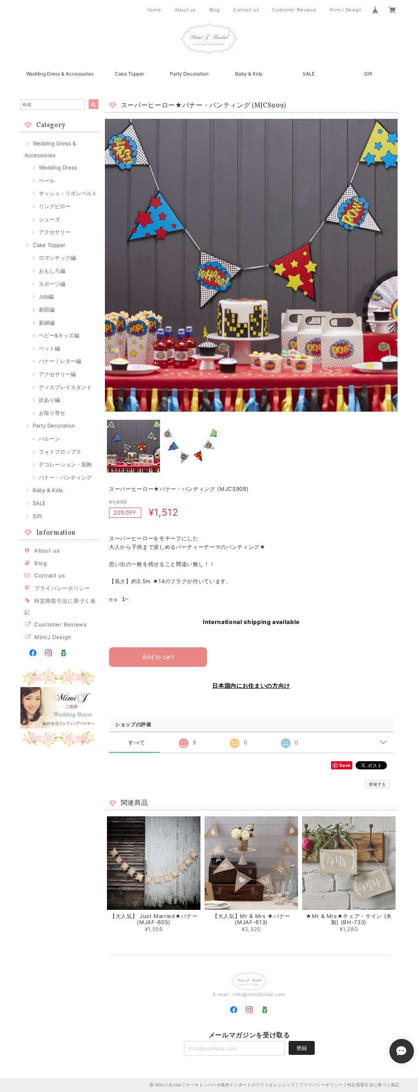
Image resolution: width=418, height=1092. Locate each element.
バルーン (49, 438)
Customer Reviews (294, 10)
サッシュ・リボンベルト (68, 193)
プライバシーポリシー (62, 588)
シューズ (49, 219)
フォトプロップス (60, 451)
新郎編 (47, 309)
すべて (136, 742)
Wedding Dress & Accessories (59, 74)
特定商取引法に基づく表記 (373, 1084)
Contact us (246, 10)
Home (154, 10)
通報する (377, 784)
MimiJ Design (345, 10)
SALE (308, 74)
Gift (368, 74)
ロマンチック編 (57, 257)
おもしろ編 (52, 270)
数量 (113, 599)
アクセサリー (55, 232)
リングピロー (55, 206)
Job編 (46, 296)
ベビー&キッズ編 (59, 335)
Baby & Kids (248, 74)
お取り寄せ (52, 413)
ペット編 (49, 348)
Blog (214, 10)
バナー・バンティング (65, 477)
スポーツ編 (52, 284)
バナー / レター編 (60, 361)
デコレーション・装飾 (65, 464)
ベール (47, 180)
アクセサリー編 (57, 374)
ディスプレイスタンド (65, 387)
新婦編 (47, 322)
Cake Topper (129, 74)
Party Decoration (189, 74)
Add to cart (158, 657)
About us (185, 10)
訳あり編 (49, 400)
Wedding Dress (58, 167)
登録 (301, 1048)
